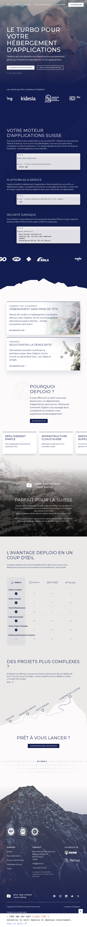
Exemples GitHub (14, 864)
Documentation (13, 856)
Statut (9, 852)
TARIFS (17, 5)
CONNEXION (59, 5)
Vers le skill (15, 923)
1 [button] (38, 761)
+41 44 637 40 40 (39, 868)
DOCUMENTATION (42, 5)
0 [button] (40, 761)
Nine (9, 682)
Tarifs (9, 869)
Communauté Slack (15, 860)
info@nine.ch (38, 864)
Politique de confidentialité (17, 912)
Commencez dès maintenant (43, 746)
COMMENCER (76, 5)
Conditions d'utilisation (72, 907)
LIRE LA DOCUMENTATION (50, 68)
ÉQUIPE (27, 5)
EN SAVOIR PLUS (39, 421)
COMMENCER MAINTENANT (21, 68)
